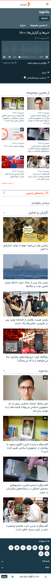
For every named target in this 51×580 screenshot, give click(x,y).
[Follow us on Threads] (40, 553)
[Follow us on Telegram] (28, 547)
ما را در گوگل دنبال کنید (29, 576)
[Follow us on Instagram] (46, 553)
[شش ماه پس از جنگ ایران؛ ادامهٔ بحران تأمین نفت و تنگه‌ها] (25, 266)
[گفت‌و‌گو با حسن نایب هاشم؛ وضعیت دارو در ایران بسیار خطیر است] (38, 162)
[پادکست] (12, 576)
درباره (23, 25)
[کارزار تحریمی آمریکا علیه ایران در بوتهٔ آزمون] (13, 162)
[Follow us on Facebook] (34, 547)
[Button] (45, 73)
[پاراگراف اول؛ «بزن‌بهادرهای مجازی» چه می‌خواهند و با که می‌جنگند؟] (25, 341)
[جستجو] (46, 576)
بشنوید (43, 371)
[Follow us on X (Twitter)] (22, 547)
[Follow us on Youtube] (16, 547)
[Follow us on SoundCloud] (10, 547)
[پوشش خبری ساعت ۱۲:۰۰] (13, 134)
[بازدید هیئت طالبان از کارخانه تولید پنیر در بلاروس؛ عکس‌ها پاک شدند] (25, 303)
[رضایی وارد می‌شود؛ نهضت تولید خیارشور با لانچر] (25, 229)
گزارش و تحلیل (38, 213)
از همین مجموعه (38, 25)
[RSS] (40, 547)
